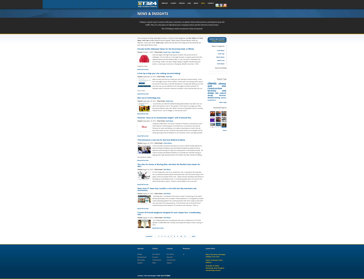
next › (194, 236)
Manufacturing (214, 98)
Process (182, 3)
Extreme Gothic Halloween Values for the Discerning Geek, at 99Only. (165, 49)
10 (181, 236)
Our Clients (156, 254)
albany (222, 83)
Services (165, 3)
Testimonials (156, 260)
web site (217, 86)
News (203, 3)
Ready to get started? (217, 40)
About (196, 3)
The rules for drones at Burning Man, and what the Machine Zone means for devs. (168, 165)
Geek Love (167, 52)
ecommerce (212, 100)
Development (142, 257)
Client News (175, 52)
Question (170, 257)
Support (140, 263)
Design (139, 254)
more (225, 130)
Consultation (171, 260)
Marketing (141, 260)
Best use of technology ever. (149, 98)
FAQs (189, 3)
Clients (173, 3)
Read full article (142, 69)
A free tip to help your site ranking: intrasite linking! (158, 73)
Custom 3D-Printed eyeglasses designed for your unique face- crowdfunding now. (168, 213)
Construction (215, 88)
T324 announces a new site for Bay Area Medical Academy (161, 140)
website (223, 98)
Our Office (170, 254)
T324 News (220, 50)
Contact (211, 3)
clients (212, 83)
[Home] (147, 4)
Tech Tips (169, 77)
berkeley (212, 91)
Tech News (169, 121)
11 (185, 236)
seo (216, 93)
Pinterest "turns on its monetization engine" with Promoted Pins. (164, 118)
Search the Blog (221, 68)
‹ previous (148, 236)
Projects (155, 257)
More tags (223, 102)
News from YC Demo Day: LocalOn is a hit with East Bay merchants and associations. (166, 189)
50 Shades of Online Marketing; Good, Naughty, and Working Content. (215, 268)
